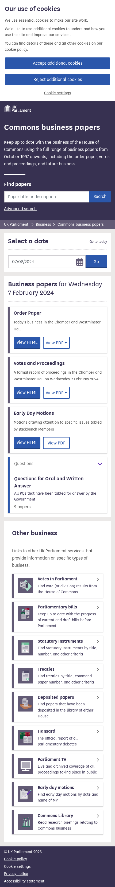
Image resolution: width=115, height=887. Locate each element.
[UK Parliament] (18, 108)
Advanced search (20, 208)
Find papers (17, 184)
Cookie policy (15, 859)
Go (96, 261)
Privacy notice (16, 874)
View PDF (54, 342)
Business (43, 224)
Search (100, 196)
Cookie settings (57, 93)
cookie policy (16, 49)
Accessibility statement (24, 881)
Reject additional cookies (57, 79)
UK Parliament (16, 224)
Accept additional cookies (57, 63)
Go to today (98, 242)
